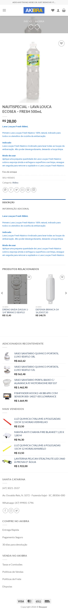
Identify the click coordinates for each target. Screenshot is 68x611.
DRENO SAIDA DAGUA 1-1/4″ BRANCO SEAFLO (15, 311)
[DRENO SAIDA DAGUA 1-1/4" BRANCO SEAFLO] (17, 289)
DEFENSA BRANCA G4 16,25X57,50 (47, 311)
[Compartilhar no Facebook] (11, 189)
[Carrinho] (64, 10)
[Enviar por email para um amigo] (22, 189)
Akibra (39, 21)
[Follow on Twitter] (16, 510)
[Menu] (4, 10)
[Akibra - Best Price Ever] (34, 10)
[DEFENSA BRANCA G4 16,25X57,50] (51, 289)
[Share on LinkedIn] (33, 189)
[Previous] (2, 299)
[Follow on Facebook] (5, 510)
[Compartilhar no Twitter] (16, 189)
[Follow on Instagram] (11, 510)
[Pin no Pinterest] (28, 189)
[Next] (65, 299)
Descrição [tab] (8, 202)
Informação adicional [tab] (15, 208)
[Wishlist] (52, 10)
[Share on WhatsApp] (5, 189)
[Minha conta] (58, 10)
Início (28, 21)
